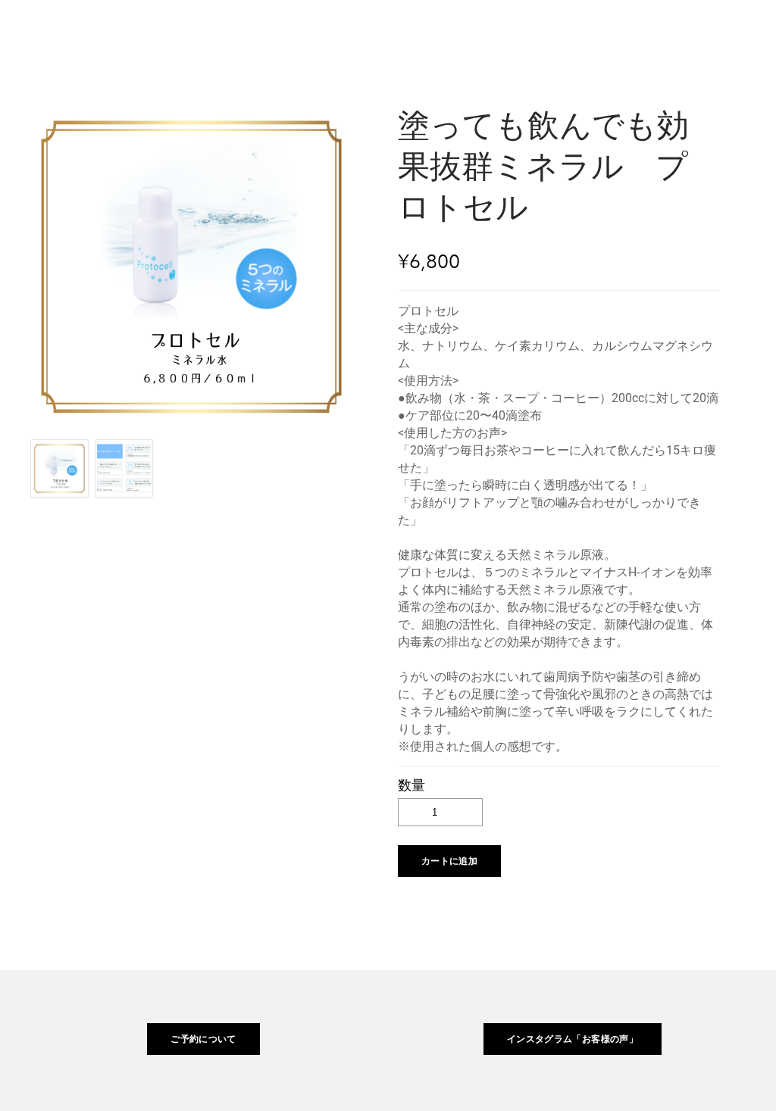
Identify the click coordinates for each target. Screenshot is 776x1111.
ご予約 (554, 34)
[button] (449, 861)
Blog (709, 34)
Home (397, 34)
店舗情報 (631, 34)
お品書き (476, 34)
